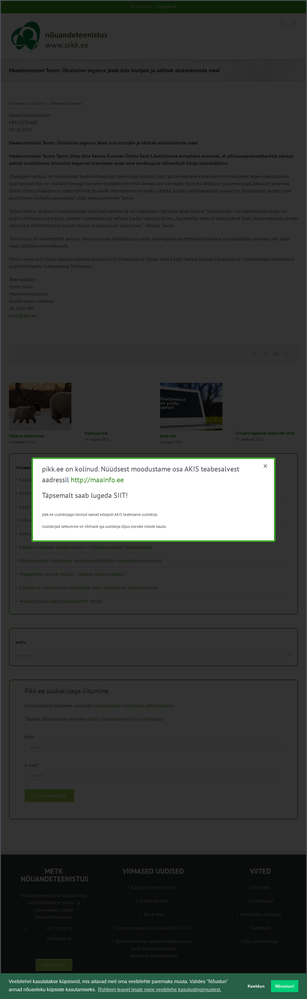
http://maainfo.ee (97, 479)
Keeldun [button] (256, 986)
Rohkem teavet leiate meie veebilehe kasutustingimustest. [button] (159, 989)
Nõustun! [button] (284, 986)
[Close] (265, 466)
